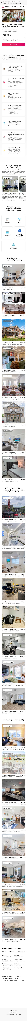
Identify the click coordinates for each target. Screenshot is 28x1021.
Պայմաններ (18, 1014)
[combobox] (13, 36)
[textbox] (7, 40)
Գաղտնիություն (10, 1014)
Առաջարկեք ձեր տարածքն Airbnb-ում (14, 7)
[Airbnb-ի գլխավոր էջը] (3, 7)
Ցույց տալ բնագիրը (16, 3)
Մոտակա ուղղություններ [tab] (8, 951)
